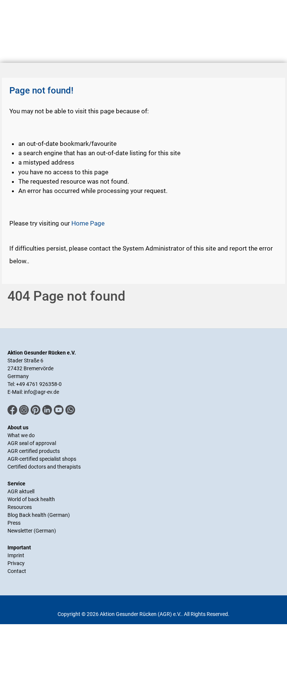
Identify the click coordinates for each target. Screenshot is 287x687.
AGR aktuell (20, 491)
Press (14, 523)
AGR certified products (33, 451)
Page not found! (41, 90)
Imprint (15, 555)
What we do (21, 435)
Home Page (88, 223)
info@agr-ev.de (41, 392)
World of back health (31, 499)
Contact (16, 571)
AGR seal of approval (31, 443)
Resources (19, 507)
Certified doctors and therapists (44, 467)
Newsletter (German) (31, 531)
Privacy (16, 563)
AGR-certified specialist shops (41, 459)
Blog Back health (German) (38, 515)
